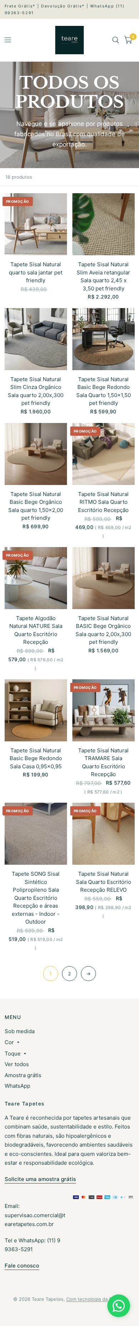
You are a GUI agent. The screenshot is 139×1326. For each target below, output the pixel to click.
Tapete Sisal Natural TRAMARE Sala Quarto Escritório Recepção (103, 762)
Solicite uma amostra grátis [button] (40, 1179)
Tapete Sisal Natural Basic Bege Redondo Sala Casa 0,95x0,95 (36, 758)
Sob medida (20, 1031)
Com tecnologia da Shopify (96, 1299)
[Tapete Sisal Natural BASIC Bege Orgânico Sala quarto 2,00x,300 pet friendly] (103, 578)
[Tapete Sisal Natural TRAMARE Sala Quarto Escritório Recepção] (103, 710)
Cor (9, 1042)
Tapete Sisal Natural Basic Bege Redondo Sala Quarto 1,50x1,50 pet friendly (103, 391)
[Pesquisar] (116, 40)
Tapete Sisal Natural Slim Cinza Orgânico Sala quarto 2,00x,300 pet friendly (35, 391)
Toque (13, 1053)
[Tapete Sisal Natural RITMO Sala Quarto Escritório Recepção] (103, 454)
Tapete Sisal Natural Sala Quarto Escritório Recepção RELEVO (103, 881)
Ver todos (17, 1064)
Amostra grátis (23, 1075)
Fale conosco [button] (22, 1265)
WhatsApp (17, 1085)
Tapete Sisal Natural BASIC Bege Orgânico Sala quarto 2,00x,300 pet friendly (103, 630)
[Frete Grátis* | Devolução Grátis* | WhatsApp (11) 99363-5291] (70, 9)
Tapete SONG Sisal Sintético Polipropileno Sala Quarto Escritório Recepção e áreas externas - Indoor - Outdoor (36, 897)
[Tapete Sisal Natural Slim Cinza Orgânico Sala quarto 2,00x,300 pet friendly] (36, 339)
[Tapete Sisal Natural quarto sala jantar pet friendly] (36, 224)
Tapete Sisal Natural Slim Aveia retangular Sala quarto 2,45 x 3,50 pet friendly (103, 276)
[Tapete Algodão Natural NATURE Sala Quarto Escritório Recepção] (36, 578)
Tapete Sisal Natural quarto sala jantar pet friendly (35, 272)
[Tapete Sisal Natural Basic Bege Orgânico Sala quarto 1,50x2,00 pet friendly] (36, 454)
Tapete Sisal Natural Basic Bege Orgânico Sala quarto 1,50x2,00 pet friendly (35, 506)
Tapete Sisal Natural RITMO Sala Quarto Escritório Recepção (103, 502)
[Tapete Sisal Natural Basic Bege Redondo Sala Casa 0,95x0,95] (36, 710)
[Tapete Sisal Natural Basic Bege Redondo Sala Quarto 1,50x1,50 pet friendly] (103, 339)
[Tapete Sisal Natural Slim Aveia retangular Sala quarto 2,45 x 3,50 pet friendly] (103, 224)
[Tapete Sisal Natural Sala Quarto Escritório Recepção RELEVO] (103, 834)
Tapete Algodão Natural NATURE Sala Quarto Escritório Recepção (35, 630)
